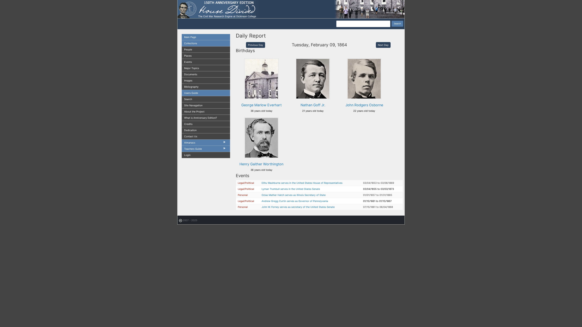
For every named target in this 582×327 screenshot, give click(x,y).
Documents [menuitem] (190, 74)
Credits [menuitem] (188, 124)
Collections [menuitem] (190, 43)
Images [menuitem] (188, 80)
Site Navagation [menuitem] (193, 105)
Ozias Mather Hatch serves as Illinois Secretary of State (294, 195)
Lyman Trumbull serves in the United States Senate (291, 188)
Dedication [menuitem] (190, 130)
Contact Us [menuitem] (190, 136)
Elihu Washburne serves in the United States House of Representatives (302, 182)
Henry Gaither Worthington (261, 164)
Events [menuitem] (188, 61)
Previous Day (255, 44)
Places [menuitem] (188, 55)
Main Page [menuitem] (190, 37)
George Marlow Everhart (261, 105)
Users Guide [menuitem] (191, 92)
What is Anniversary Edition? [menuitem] (200, 117)
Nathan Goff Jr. (313, 105)
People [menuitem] (188, 49)
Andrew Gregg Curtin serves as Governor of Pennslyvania (295, 201)
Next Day (383, 44)
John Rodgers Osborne (364, 105)
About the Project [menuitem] (194, 111)
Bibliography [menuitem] (191, 86)
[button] (261, 98)
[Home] (291, 8)
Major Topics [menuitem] (191, 68)
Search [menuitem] (188, 99)
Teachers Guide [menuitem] (192, 149)
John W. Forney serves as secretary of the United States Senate (298, 206)
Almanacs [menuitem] (188, 143)
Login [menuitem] (187, 155)
